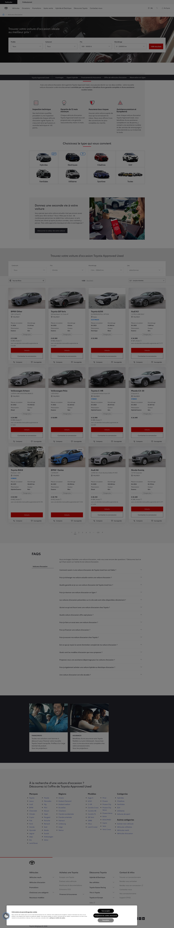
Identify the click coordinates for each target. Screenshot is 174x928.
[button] (6, 916)
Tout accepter (106, 911)
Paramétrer (105, 920)
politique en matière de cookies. (57, 918)
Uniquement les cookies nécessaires (105, 915)
